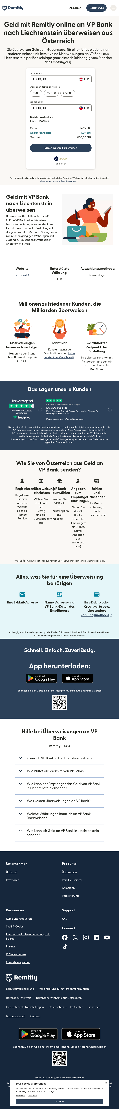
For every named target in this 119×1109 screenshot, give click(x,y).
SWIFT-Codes (14, 926)
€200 (36, 93)
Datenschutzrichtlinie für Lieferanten (59, 998)
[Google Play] (41, 678)
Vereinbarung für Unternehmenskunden (64, 989)
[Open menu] (113, 8)
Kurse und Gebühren (19, 918)
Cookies (35, 1016)
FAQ (64, 918)
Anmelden (75, 8)
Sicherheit (94, 1007)
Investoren (12, 880)
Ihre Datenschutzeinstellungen (25, 1007)
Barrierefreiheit (15, 1016)
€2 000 (51, 93)
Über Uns (11, 872)
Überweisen (69, 872)
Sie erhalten (36, 102)
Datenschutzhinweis (18, 998)
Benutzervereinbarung (20, 989)
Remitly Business (72, 880)
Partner (10, 946)
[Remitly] (12, 8)
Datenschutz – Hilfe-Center (66, 1007)
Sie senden (36, 73)
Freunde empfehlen (18, 962)
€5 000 (68, 93)
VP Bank (22, 275)
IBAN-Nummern (16, 954)
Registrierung (96, 8)
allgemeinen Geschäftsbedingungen (59, 181)
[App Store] (77, 678)
